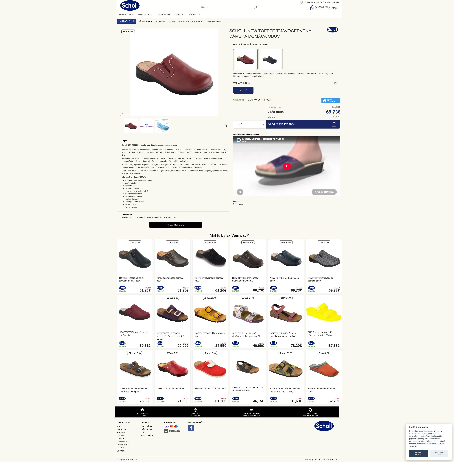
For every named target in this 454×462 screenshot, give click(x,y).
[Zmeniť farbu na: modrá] (270, 59)
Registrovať (319, 2)
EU (335, 83)
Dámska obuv (126, 15)
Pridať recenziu (175, 225)
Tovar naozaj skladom (142, 415)
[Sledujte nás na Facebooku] (191, 428)
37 (243, 90)
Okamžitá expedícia (195, 415)
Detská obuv (164, 15)
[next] (226, 126)
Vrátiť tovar (147, 429)
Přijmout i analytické (419, 453)
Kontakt (328, 2)
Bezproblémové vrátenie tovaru (310, 415)
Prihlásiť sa (308, 2)
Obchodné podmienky (122, 430)
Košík (143, 432)
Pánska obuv (145, 15)
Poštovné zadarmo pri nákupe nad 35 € (251, 415)
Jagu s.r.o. (333, 459)
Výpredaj (194, 15)
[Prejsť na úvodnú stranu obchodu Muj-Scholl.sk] (130, 5)
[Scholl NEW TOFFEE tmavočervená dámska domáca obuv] (121, 114)
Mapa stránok (147, 435)
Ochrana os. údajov (122, 446)
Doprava (336, 2)
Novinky (180, 15)
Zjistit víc (413, 446)
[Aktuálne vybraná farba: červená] (245, 59)
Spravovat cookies (439, 453)
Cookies (120, 451)
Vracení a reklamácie (122, 440)
